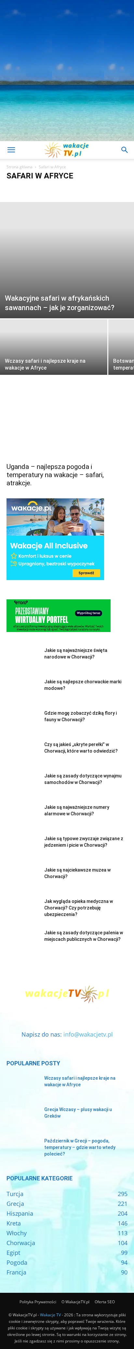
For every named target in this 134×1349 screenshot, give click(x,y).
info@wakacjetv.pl (88, 1034)
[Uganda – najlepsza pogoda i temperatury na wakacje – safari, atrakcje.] (67, 428)
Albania (33, 188)
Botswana (54, 188)
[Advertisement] (67, 70)
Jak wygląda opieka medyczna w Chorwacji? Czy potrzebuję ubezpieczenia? (78, 908)
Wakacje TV (50, 1315)
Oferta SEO (105, 1302)
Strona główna (20, 167)
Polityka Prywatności (38, 1302)
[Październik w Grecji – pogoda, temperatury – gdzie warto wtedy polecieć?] (23, 1149)
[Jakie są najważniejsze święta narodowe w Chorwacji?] (23, 658)
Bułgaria (96, 188)
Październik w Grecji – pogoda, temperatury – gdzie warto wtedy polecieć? (79, 1147)
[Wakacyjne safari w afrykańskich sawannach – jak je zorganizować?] (67, 260)
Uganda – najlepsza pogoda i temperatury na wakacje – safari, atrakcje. (55, 475)
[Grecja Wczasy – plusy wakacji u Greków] (23, 1117)
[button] (11, 150)
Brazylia (76, 188)
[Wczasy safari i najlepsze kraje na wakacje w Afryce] (53, 359)
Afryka (14, 188)
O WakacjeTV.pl (75, 1302)
